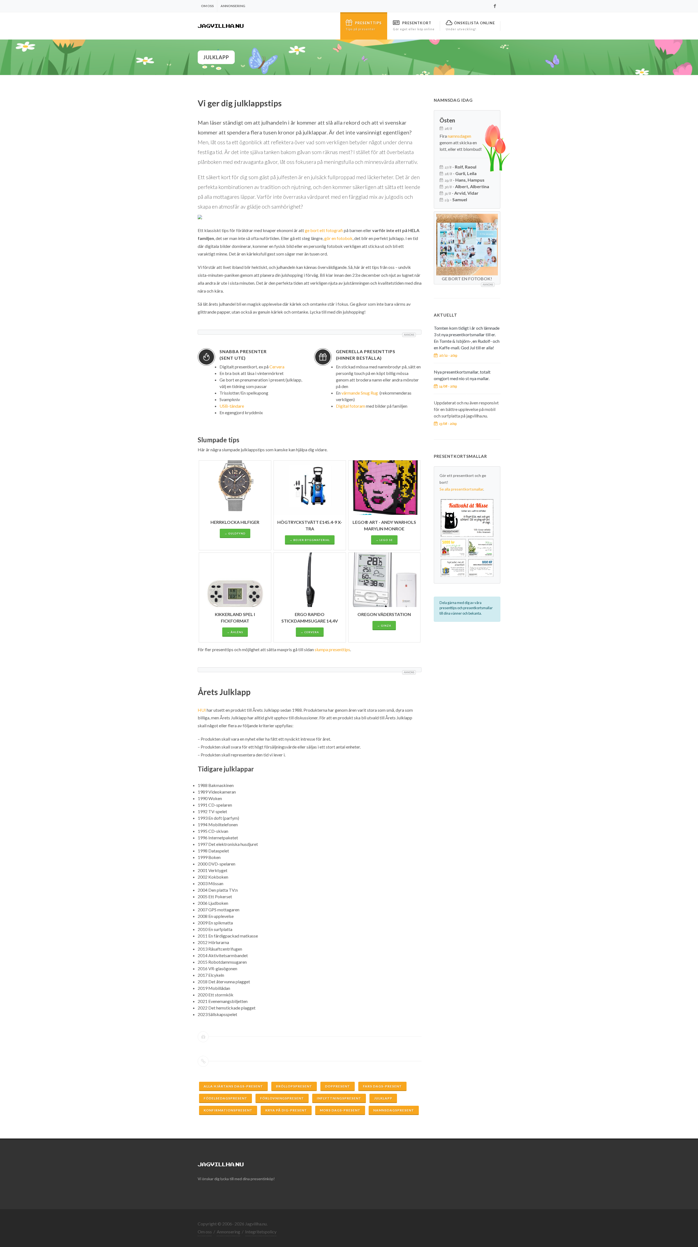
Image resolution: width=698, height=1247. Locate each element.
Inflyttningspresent (339, 1098)
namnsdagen (459, 136)
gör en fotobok (338, 238)
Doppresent (337, 1086)
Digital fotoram (350, 405)
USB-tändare (231, 405)
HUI (202, 710)
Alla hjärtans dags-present (233, 1086)
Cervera (276, 366)
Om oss (207, 6)
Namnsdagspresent (393, 1110)
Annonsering (233, 6)
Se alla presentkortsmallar (461, 489)
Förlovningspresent (282, 1098)
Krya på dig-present (286, 1110)
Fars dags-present (382, 1086)
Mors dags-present (340, 1110)
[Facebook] (494, 6)
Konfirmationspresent (228, 1110)
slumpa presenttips (332, 649)
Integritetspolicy (260, 1231)
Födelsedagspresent (225, 1098)
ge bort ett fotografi (324, 230)
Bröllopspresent (294, 1086)
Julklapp (383, 1098)
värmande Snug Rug (359, 392)
